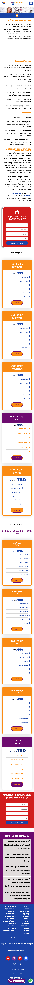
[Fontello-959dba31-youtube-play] (8, 958)
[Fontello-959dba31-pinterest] (20, 958)
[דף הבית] (17, 3)
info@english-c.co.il (15, 950)
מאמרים (11, 926)
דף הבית (26, 906)
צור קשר (11, 928)
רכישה (17, 302)
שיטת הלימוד (24, 911)
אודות (27, 909)
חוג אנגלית (25, 924)
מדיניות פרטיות (8, 931)
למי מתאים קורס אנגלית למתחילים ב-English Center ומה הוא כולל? (17, 845)
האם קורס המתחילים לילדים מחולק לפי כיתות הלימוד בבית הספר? (17, 857)
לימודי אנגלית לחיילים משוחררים (9, 911)
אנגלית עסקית (8, 921)
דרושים (11, 924)
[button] (31, 3)
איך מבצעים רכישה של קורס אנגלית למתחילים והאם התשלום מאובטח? (17, 895)
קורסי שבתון (9, 906)
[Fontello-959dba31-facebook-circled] (26, 958)
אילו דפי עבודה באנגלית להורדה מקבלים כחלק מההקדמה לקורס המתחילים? (17, 882)
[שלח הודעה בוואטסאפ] (30, 980)
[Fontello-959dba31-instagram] (14, 958)
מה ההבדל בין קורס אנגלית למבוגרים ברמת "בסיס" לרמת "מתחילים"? (17, 870)
